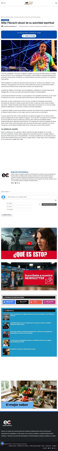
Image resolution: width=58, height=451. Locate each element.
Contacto (54, 445)
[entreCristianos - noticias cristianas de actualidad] (29, 3)
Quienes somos (13, 445)
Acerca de (48, 445)
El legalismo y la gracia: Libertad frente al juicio (22, 349)
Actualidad (16, 17)
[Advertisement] (29, 11)
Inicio (3, 17)
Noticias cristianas (9, 17)
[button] (29, 243)
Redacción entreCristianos (10, 26)
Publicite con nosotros (23, 445)
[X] (14, 183)
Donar (43, 445)
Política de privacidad (35, 445)
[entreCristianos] (7, 429)
